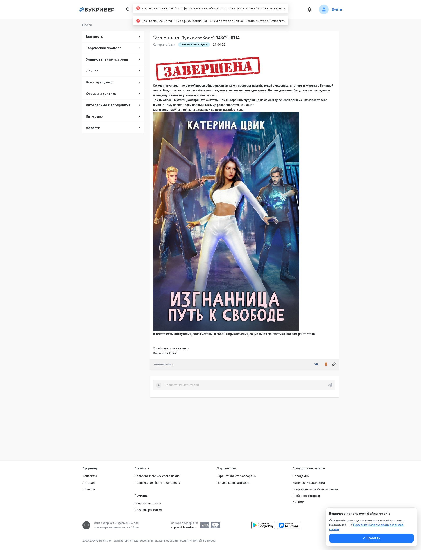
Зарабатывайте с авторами (236, 476)
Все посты (94, 37)
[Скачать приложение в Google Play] (263, 525)
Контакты (89, 476)
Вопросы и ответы (147, 503)
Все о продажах (99, 82)
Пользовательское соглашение (156, 476)
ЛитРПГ (298, 502)
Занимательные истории (107, 59)
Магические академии (309, 482)
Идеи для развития (148, 510)
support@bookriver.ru (184, 527)
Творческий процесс (103, 48)
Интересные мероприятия (108, 105)
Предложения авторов (233, 482)
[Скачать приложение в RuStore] (288, 525)
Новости (93, 128)
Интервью (94, 116)
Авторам (88, 482)
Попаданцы (301, 476)
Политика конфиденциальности (157, 482)
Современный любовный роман (316, 489)
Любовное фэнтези (306, 496)
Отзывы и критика (101, 94)
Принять (371, 538)
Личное (92, 71)
